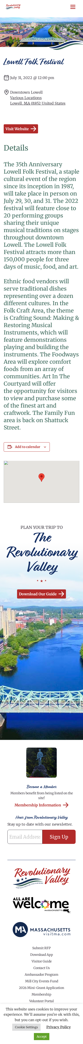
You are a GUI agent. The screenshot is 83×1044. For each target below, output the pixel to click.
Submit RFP (41, 948)
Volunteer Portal (41, 1001)
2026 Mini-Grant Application (41, 988)
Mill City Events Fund (41, 981)
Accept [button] (42, 1037)
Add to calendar (27, 447)
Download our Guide (38, 594)
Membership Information (38, 805)
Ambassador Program (41, 974)
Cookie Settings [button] (26, 1027)
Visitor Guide (42, 961)
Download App (41, 955)
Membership (41, 994)
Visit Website (17, 129)
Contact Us (41, 968)
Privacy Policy (58, 1027)
